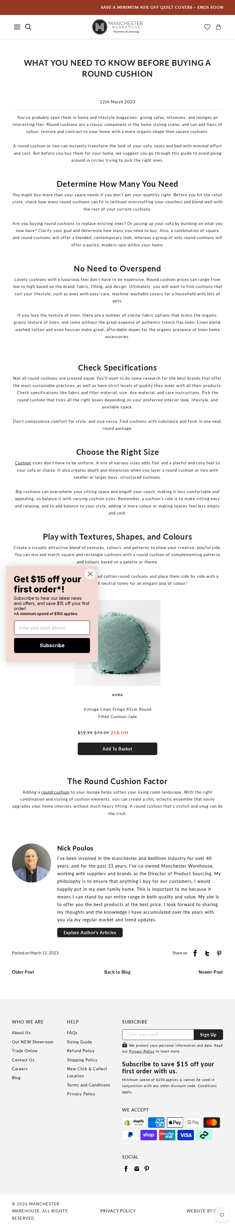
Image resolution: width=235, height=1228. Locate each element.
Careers (20, 1068)
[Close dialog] (90, 573)
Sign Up (208, 1034)
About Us (21, 1032)
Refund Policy (81, 1050)
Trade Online (25, 1050)
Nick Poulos (75, 848)
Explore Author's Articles (90, 932)
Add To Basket (117, 748)
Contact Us (23, 1059)
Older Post (23, 972)
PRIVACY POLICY (118, 1210)
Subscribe (52, 645)
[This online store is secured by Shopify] (134, 1122)
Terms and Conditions (88, 1084)
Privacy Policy (81, 1093)
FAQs (72, 1032)
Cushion (23, 462)
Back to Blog (117, 972)
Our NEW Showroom (33, 1041)
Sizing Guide (79, 1041)
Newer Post (211, 972)
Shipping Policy (82, 1059)
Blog (16, 1077)
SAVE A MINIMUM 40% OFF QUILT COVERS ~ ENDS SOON (150, 7)
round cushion (55, 792)
